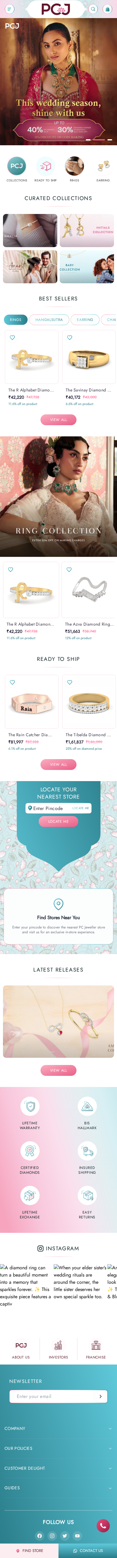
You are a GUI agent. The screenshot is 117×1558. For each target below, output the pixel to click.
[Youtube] (77, 1536)
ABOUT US (21, 1357)
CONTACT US (91, 1550)
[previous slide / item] (9, 357)
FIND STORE (32, 1550)
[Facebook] (39, 1536)
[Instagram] (52, 1536)
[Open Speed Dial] (103, 1525)
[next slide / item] (54, 357)
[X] (65, 1536)
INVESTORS (58, 1357)
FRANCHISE (96, 1357)
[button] (26, 383)
